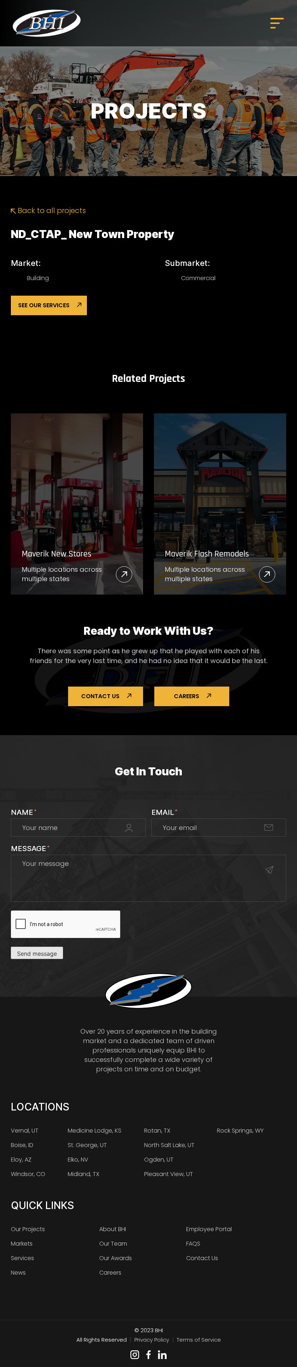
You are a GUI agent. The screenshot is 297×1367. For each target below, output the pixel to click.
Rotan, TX (157, 1130)
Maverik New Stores (56, 554)
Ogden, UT (158, 1159)
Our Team (113, 1243)
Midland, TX (83, 1174)
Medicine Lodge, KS (94, 1130)
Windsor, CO (28, 1174)
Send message (37, 953)
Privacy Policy (151, 1339)
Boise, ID (22, 1145)
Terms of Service (199, 1339)
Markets (22, 1243)
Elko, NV (78, 1159)
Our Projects (28, 1229)
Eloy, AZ (21, 1159)
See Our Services (44, 305)
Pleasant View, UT (168, 1174)
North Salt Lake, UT (169, 1145)
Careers (186, 696)
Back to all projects (51, 210)
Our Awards (115, 1258)
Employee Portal (209, 1229)
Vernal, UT (24, 1130)
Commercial (198, 278)
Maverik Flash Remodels (207, 554)
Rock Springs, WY (240, 1130)
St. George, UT (87, 1145)
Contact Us (100, 696)
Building (38, 278)
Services (22, 1258)
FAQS (193, 1243)
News (18, 1272)
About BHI (112, 1229)
